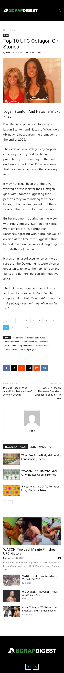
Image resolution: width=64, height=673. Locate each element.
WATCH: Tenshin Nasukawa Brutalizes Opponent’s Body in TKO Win (48, 393)
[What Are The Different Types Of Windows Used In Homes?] (11, 474)
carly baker (45, 341)
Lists (14, 30)
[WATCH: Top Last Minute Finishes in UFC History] (32, 531)
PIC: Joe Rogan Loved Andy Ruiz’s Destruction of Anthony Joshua (17, 391)
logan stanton (26, 345)
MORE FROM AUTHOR (41, 447)
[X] (14, 368)
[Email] (29, 368)
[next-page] (11, 502)
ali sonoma (18, 337)
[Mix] (36, 368)
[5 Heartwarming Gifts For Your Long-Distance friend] (11, 490)
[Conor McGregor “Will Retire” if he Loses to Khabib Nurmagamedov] (11, 611)
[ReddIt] (21, 368)
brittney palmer (29, 341)
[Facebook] (6, 368)
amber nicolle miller (36, 337)
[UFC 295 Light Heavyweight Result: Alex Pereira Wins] (11, 596)
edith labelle (10, 345)
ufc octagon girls (28, 349)
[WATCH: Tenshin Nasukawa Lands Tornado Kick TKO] (11, 580)
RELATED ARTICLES (15, 447)
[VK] (44, 368)
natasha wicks (42, 345)
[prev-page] (5, 502)
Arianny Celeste (12, 341)
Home (6, 30)
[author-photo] (32, 426)
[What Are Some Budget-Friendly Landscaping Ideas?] (11, 459)
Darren (6, 558)
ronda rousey (11, 349)
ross (8, 52)
